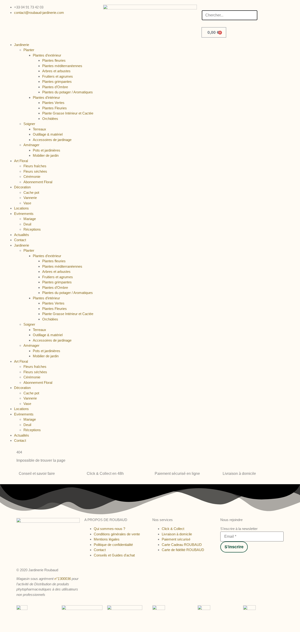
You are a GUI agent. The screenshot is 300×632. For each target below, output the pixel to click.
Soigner (29, 124)
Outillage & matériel (48, 134)
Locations (21, 208)
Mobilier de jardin (46, 155)
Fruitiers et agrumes (57, 76)
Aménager (31, 145)
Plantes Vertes (53, 103)
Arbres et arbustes (56, 71)
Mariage (29, 219)
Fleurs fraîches (34, 166)
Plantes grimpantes (57, 82)
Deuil (27, 224)
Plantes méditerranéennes (62, 66)
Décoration (22, 187)
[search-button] (203, 6)
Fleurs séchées (35, 171)
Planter (28, 50)
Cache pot (31, 192)
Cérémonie (31, 177)
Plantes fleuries (54, 60)
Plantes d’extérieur (47, 55)
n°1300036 (62, 579)
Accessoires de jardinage (52, 140)
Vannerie (30, 198)
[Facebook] (222, 559)
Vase (27, 203)
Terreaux (39, 129)
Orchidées (50, 119)
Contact (20, 240)
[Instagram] (226, 559)
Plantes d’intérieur (46, 97)
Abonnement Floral (37, 182)
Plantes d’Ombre (55, 87)
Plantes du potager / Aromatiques (67, 92)
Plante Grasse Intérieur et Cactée (67, 113)
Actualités (21, 235)
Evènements (24, 214)
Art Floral (21, 161)
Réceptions (32, 229)
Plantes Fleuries (54, 108)
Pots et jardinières (46, 150)
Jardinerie (21, 45)
